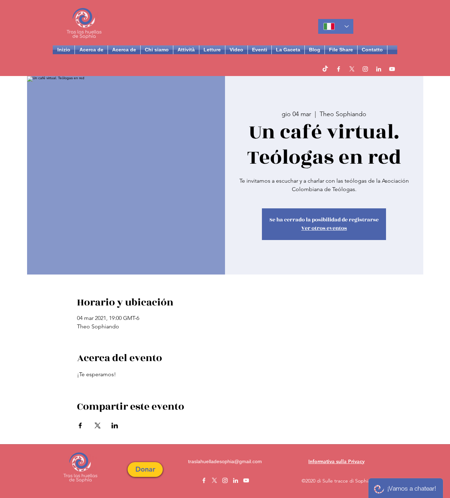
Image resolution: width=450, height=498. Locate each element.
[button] (145, 469)
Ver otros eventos (324, 228)
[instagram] (365, 69)
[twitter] (351, 69)
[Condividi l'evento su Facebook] (80, 425)
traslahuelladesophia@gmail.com (225, 461)
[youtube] (392, 69)
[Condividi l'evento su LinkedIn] (114, 425)
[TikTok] (325, 69)
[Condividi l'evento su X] (97, 425)
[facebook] (338, 69)
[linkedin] (378, 69)
